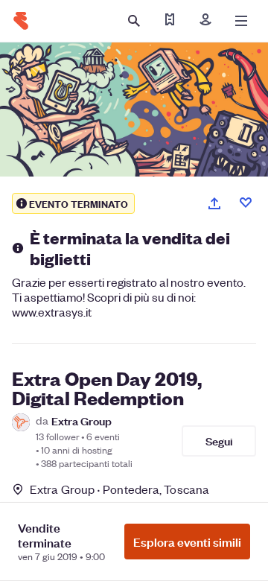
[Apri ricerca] (134, 20)
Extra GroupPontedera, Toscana (119, 489)
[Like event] (245, 202)
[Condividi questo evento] (214, 203)
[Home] (21, 21)
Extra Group (81, 420)
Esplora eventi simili (187, 541)
